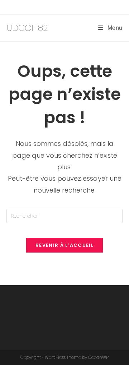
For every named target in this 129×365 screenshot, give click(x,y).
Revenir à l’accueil (64, 245)
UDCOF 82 (27, 28)
